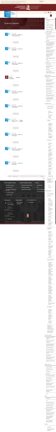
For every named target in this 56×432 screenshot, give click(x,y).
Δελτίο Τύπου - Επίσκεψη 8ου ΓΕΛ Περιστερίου (17, 107)
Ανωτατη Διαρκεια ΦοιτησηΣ (49, 173)
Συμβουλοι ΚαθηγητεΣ (49, 162)
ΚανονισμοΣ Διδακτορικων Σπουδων (50, 338)
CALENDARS (47, 61)
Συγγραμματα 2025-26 (50, 169)
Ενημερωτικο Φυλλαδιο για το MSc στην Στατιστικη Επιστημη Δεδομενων (50, 327)
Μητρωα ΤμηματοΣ (49, 93)
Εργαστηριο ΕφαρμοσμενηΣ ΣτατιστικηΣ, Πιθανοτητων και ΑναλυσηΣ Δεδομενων (50, 44)
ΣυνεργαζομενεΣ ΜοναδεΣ (50, 402)
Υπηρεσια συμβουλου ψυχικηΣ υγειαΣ (50, 59)
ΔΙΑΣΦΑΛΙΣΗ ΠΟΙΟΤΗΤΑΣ (48, 364)
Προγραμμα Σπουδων (50, 106)
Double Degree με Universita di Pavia (50, 247)
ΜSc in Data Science (50, 217)
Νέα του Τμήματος (20, 202)
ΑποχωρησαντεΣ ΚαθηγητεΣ (50, 95)
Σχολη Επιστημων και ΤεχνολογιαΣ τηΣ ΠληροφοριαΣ (50, 72)
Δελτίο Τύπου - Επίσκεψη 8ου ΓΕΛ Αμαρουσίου (17, 92)
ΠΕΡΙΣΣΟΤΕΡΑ (15, 42)
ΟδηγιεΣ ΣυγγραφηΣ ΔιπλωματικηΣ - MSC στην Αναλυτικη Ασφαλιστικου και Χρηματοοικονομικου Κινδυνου (50, 300)
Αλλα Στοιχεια (49, 140)
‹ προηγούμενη (14, 176)
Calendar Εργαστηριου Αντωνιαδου (49, 67)
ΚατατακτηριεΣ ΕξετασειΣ (50, 159)
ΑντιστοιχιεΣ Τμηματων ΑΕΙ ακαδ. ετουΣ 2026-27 (50, 155)
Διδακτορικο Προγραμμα (26, 189)
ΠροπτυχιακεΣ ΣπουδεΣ (48, 103)
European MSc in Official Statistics (50, 224)
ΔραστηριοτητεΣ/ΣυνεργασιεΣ (49, 228)
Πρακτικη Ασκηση (49, 147)
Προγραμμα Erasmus (50, 150)
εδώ (19, 3)
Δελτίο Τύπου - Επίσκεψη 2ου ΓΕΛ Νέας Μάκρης (17, 64)
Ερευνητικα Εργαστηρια (49, 407)
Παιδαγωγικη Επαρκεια (50, 166)
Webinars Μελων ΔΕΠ (50, 239)
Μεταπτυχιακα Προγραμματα (26, 185)
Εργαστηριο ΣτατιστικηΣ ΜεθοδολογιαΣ (49, 48)
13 (32, 176)
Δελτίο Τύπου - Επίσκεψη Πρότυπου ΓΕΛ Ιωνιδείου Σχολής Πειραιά (17, 121)
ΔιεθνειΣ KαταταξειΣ (49, 31)
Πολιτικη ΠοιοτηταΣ (49, 366)
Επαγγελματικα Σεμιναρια (50, 235)
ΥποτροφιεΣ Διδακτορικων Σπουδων (50, 353)
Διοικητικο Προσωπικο (49, 86)
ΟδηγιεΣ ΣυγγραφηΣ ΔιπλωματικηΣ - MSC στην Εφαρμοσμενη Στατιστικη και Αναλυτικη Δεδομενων (50, 289)
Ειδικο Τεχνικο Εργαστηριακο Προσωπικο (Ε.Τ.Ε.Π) (50, 84)
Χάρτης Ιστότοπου (31, 202)
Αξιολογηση (48, 373)
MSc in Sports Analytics (50, 213)
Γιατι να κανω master (50, 193)
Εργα (46, 400)
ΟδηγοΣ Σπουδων (49, 108)
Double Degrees (49, 220)
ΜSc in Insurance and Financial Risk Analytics (50, 209)
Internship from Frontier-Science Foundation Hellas (50, 317)
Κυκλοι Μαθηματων (50, 134)
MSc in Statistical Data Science (50, 199)
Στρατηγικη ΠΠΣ (50, 176)
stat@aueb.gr (9, 218)
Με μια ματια (48, 20)
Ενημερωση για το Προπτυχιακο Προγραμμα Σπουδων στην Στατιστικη (50, 181)
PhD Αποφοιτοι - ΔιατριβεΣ (42, 191)
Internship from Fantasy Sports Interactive (50, 311)
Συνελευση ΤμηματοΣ (49, 27)
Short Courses (50, 241)
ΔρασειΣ (47, 38)
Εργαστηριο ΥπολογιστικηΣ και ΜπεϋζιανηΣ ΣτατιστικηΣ (50, 51)
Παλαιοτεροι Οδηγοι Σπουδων (50, 116)
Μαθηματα (48, 120)
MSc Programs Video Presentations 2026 (50, 332)
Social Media (48, 69)
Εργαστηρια (47, 40)
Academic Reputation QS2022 (50, 36)
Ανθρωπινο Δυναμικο (48, 75)
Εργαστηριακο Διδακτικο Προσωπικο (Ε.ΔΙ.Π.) (49, 80)
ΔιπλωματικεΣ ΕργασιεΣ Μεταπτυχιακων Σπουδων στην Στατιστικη (50, 264)
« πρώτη (9, 176)
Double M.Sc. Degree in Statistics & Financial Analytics (50, 252)
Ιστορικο (47, 22)
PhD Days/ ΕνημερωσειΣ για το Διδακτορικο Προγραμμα (50, 345)
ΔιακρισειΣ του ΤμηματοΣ (49, 29)
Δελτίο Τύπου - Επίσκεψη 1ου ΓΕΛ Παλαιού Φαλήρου (17, 35)
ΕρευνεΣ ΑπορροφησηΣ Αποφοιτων (50, 430)
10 (26, 176)
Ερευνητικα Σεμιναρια (50, 232)
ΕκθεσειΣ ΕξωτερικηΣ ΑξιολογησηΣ (49, 381)
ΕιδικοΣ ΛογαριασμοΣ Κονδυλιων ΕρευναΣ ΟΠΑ (49, 421)
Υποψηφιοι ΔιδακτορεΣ (49, 347)
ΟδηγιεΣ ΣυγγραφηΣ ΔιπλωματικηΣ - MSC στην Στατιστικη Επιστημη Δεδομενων (50, 280)
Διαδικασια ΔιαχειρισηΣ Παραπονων (49, 391)
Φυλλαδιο (49, 187)
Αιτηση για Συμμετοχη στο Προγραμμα (50, 341)
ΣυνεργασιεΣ (50, 257)
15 (37, 176)
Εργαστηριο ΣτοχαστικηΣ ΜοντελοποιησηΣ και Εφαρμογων (49, 55)
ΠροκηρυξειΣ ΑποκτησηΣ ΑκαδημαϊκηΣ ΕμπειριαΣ (49, 98)
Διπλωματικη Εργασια (50, 144)
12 (30, 176)
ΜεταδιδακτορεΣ (48, 88)
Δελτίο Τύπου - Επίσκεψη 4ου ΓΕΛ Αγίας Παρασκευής (17, 149)
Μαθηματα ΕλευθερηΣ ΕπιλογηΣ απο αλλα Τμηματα (50, 129)
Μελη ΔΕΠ (47, 77)
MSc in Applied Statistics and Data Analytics (50, 204)
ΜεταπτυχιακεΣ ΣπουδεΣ (48, 190)
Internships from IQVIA (50, 322)
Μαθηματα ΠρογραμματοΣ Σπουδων (50, 124)
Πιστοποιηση (48, 371)
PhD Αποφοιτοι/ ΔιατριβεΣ (49, 349)
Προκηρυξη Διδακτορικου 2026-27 (50, 361)
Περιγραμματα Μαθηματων (50, 137)
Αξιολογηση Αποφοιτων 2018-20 (50, 387)
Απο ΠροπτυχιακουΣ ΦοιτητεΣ (50, 375)
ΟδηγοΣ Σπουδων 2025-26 (50, 112)
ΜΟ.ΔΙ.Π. (47, 393)
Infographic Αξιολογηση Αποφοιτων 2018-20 (49, 384)
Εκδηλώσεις (19, 203)
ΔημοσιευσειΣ (48, 398)
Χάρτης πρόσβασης (10, 204)
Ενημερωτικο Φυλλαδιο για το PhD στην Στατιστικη (50, 358)
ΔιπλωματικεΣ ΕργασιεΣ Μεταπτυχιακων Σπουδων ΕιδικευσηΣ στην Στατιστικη (50, 272)
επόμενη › (42, 176)
